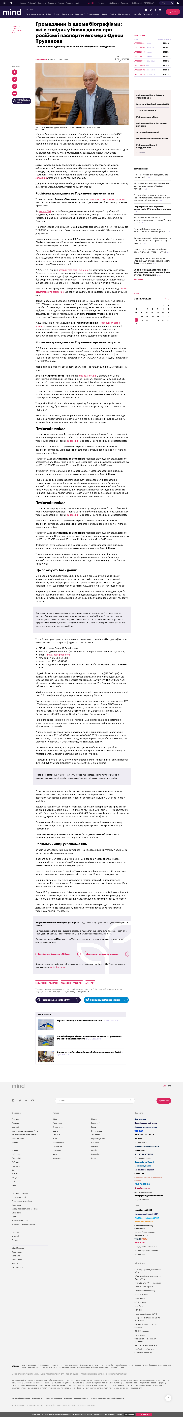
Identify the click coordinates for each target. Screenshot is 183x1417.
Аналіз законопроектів (143, 1192)
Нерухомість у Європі (144, 1162)
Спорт (93, 1158)
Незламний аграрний (143, 1222)
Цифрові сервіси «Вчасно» (145, 1345)
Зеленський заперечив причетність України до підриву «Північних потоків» (152, 186)
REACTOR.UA (149, 3)
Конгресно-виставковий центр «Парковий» (147, 1319)
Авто (55, 1154)
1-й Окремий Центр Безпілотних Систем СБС (147, 1278)
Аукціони (69, 3)
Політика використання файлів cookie (107, 1398)
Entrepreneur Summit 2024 (146, 1214)
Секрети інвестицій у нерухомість (143, 1227)
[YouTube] (160, 10)
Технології (148, 14)
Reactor (15, 1263)
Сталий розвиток (142, 1188)
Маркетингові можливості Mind (25, 1131)
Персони (15, 1232)
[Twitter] (151, 10)
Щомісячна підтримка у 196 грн (54, 954)
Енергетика (67, 14)
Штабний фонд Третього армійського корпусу (144, 1351)
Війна (48, 14)
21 (158, 316)
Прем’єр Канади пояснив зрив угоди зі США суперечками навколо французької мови (152, 261)
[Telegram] (155, 10)
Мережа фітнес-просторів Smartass (145, 1326)
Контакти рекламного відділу (24, 1135)
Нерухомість (124, 14)
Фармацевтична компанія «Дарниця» (145, 1340)
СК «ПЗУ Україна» (141, 1331)
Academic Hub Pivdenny (144, 1290)
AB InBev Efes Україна (143, 1287)
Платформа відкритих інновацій (148, 1196)
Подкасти (52, 3)
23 (168, 316)
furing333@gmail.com (58, 655)
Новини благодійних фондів (23, 1224)
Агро (55, 1139)
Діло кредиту (140, 1119)
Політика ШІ (37, 1398)
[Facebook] (146, 10)
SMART (141, 1239)
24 (136, 320)
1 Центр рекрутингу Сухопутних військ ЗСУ (147, 1271)
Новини (23, 3)
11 (142, 313)
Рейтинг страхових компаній (146, 1250)
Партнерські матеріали (22, 1201)
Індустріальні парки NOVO (145, 1314)
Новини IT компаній (20, 1220)
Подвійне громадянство (72, 983)
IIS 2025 (138, 1139)
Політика (15, 28)
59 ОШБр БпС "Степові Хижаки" (147, 1283)
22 (163, 316)
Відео (14, 1170)
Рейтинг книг (139, 1254)
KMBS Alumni (137, 3)
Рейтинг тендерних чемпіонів (152, 139)
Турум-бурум (139, 1335)
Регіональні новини (35, 14)
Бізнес (57, 14)
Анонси (61, 3)
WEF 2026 (138, 1131)
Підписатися (173, 12)
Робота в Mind (18, 1139)
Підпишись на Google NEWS (56, 1000)
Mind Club (91, 3)
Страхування (93, 14)
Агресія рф (90, 983)
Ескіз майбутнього (142, 1166)
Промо (14, 1217)
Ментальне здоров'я (142, 1158)
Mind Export (139, 1150)
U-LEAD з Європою (143, 1154)
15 (163, 313)
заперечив (72, 441)
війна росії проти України (46, 983)
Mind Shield (17, 1260)
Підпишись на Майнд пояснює (105, 1000)
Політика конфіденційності (76, 1398)
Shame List (139, 1174)
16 (168, 313)
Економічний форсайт (144, 1170)
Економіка (57, 1150)
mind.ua (101, 1374)
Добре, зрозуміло (144, 1414)
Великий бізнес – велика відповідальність (144, 1233)
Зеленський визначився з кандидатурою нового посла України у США (152, 220)
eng (31, 9)
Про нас (15, 1119)
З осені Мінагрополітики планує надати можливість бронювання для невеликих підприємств (152, 197)
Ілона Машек (41, 59)
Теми (14, 1185)
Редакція (15, 1123)
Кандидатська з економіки (145, 1247)
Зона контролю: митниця (145, 1127)
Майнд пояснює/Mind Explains (25, 1209)
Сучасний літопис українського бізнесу (148, 1179)
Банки (104, 14)
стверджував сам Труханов (73, 270)
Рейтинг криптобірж (147, 117)
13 (152, 313)
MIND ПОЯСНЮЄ (142, 1184)
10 (136, 313)
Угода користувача (53, 1398)
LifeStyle (137, 14)
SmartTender (139, 1298)
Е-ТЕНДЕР (138, 1310)
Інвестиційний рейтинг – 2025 (152, 104)
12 (147, 313)
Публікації (31, 3)
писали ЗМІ (45, 211)
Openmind (42, 3)
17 (136, 316)
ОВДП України (140, 35)
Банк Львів (138, 1306)
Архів (77, 3)
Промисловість (59, 1142)
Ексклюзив (16, 1213)
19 (147, 316)
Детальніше (129, 1414)
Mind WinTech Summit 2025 (146, 1146)
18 (142, 316)
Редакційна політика (21, 1398)
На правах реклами (20, 1193)
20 (152, 316)
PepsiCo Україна (141, 1294)
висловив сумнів (87, 376)
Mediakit (15, 1127)
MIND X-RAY (140, 1243)
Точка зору (16, 1205)
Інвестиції (80, 14)
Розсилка (16, 1142)
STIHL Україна (140, 1302)
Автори (15, 1240)
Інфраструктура (98, 1139)
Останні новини (141, 169)
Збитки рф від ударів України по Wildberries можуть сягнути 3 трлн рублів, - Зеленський (152, 272)
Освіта (113, 14)
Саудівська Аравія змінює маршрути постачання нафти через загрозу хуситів (152, 240)
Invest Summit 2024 (143, 1210)
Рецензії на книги (141, 1200)
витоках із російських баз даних (107, 199)
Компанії (15, 1236)
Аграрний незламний (147, 132)
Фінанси (94, 1146)
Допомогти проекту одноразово (102, 954)
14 (158, 313)
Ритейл (94, 1150)
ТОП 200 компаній (146, 111)
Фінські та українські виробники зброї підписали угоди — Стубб (89, 1052)
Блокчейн (95, 1154)
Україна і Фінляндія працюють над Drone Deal (79, 1021)
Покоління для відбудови (145, 1123)
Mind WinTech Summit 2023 (146, 1218)
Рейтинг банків (140, 1142)
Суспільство (17, 30)
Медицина (57, 1158)
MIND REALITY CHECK (144, 1135)
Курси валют (17, 1252)
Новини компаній (19, 1197)
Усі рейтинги (140, 152)
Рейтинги (15, 1162)
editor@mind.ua (57, 967)
